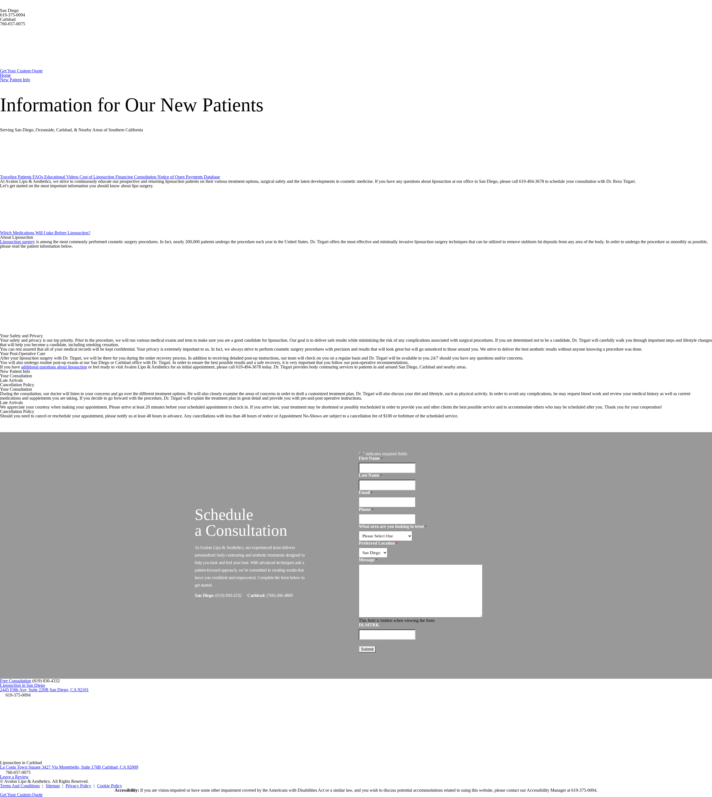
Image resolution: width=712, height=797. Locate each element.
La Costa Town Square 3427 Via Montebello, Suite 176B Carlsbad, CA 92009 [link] (69, 767)
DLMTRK (369, 625)
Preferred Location (378, 543)
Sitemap (53, 785)
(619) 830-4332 (228, 595)
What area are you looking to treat (393, 526)
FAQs (38, 176)
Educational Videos (62, 176)
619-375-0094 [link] (12, 15)
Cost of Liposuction (97, 176)
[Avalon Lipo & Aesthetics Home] (41, 66)
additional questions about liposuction (54, 367)
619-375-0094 (583, 790)
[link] (15, 695)
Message (368, 560)
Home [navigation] (5, 75)
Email (366, 492)
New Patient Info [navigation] (15, 79)
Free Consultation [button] (15, 680)
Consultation (145, 176)
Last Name (370, 475)
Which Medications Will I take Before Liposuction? (45, 232)
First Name (371, 458)
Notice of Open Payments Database (188, 176)
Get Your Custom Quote (21, 70)
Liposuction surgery (17, 241)
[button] (46, 680)
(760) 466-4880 (279, 595)
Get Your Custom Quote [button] (21, 794)
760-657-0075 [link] (12, 23)
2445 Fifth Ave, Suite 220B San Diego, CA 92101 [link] (44, 689)
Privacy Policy (78, 785)
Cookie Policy (109, 785)
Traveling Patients (16, 176)
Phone (366, 509)
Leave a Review (14, 776)
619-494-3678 (531, 181)
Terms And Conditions (20, 785)
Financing (124, 176)
